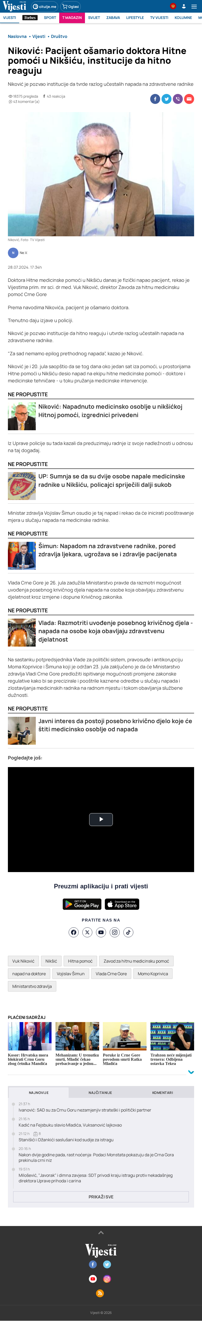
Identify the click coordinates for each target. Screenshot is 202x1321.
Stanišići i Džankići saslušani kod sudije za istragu (66, 1140)
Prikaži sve (101, 1197)
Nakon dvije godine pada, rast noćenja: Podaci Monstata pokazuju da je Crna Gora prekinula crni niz (96, 1157)
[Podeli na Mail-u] (189, 99)
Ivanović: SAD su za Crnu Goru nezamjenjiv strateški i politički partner (85, 1110)
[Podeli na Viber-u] (178, 99)
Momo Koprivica (153, 974)
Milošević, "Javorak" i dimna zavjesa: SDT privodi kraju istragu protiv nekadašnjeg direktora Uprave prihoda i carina (96, 1178)
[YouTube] (101, 932)
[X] (87, 932)
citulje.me (47, 6)
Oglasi (73, 6)
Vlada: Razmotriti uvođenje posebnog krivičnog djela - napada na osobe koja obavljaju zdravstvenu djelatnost (115, 631)
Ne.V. (24, 253)
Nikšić (51, 961)
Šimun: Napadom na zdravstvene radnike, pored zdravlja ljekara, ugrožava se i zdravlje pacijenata (107, 550)
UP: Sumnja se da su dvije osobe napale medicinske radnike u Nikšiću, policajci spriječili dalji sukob (111, 480)
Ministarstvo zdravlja (32, 986)
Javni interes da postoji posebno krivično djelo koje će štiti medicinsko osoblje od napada (115, 725)
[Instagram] (115, 932)
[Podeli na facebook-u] (155, 99)
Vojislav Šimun (71, 974)
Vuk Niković (23, 961)
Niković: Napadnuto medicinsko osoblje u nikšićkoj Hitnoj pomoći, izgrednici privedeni (110, 410)
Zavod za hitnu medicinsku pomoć (136, 961)
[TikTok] (128, 932)
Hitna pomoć (80, 961)
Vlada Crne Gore (111, 974)
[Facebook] (74, 932)
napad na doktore (29, 974)
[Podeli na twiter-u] (166, 99)
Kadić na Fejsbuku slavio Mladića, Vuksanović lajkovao (70, 1125)
